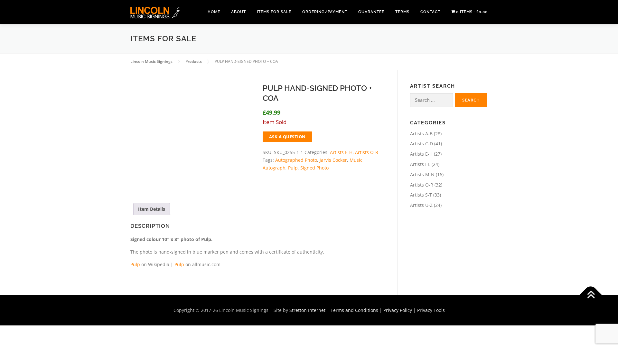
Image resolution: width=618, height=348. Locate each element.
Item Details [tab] (151, 209)
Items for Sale (274, 12)
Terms (402, 12)
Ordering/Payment (324, 12)
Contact (430, 12)
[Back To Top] (590, 295)
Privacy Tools (431, 310)
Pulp (293, 168)
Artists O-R (366, 152)
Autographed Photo (296, 160)
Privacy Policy (397, 310)
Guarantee (371, 12)
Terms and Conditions (354, 310)
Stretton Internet (307, 310)
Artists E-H (341, 152)
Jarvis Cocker (333, 160)
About (238, 12)
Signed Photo (314, 168)
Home (214, 12)
